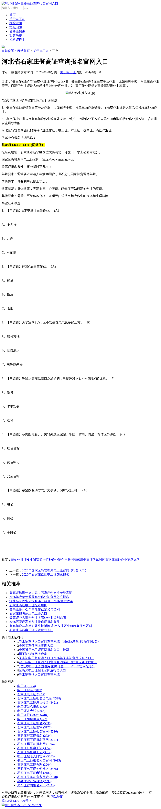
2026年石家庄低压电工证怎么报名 (45, 574)
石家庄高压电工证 (34, 752)
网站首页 (23, 51)
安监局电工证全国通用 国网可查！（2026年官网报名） (57, 666)
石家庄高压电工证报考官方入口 (31, 630)
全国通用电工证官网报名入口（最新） (45, 649)
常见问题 (15, 27)
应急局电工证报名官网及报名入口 (42, 670)
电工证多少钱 (31, 710)
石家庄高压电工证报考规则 (28, 605)
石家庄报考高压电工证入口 (28, 613)
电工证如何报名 (32, 719)
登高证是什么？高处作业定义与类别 (34, 609)
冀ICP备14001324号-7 (16, 800)
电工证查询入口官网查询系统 (39, 674)
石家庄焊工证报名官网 (37, 739)
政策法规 (15, 35)
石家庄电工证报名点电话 (39, 698)
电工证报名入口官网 (36, 756)
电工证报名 (29, 690)
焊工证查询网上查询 (33, 654)
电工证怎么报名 (32, 706)
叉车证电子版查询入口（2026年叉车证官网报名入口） (56, 658)
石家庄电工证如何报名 (37, 768)
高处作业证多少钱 (23, 559)
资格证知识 (17, 31)
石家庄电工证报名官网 (37, 731)
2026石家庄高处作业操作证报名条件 (34, 621)
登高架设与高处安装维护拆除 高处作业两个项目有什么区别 (50, 626)
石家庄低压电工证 (34, 748)
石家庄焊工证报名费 (36, 744)
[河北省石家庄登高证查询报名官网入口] (30, 3)
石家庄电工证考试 (34, 773)
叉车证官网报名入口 (36, 785)
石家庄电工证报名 (34, 723)
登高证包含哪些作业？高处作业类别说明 (37, 617)
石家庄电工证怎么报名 (37, 702)
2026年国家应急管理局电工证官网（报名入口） (55, 570)
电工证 (26, 686)
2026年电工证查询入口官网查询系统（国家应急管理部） (58, 662)
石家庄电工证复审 (34, 727)
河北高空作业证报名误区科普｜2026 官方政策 (41, 601)
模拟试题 (15, 23)
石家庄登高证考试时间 (89, 559)
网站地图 (57, 796)
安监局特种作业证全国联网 (55, 559)
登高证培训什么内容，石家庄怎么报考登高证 (40, 592)
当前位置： (9, 51)
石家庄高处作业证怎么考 (122, 559)
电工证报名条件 (32, 715)
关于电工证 (17, 19)
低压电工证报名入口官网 (39, 760)
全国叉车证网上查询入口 (36, 645)
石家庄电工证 (31, 694)
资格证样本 (17, 39)
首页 (12, 15)
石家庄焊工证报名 (34, 735)
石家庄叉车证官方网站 (37, 777)
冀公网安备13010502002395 (23, 805)
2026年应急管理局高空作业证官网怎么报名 (39, 597)
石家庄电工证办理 (34, 764)
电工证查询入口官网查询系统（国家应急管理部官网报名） (60, 641)
